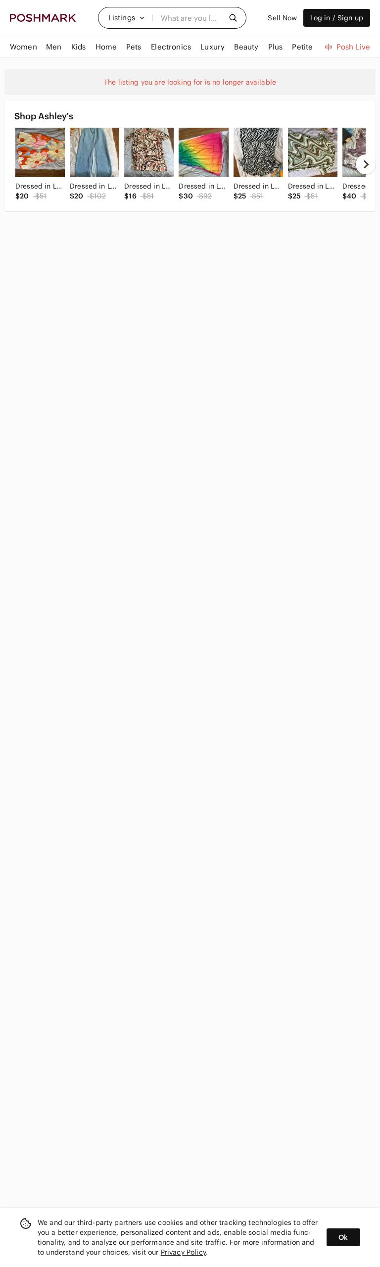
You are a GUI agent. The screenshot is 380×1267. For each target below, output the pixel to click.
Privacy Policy (183, 1252)
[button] (126, 18)
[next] (366, 164)
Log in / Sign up (336, 17)
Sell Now (282, 17)
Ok (343, 1237)
